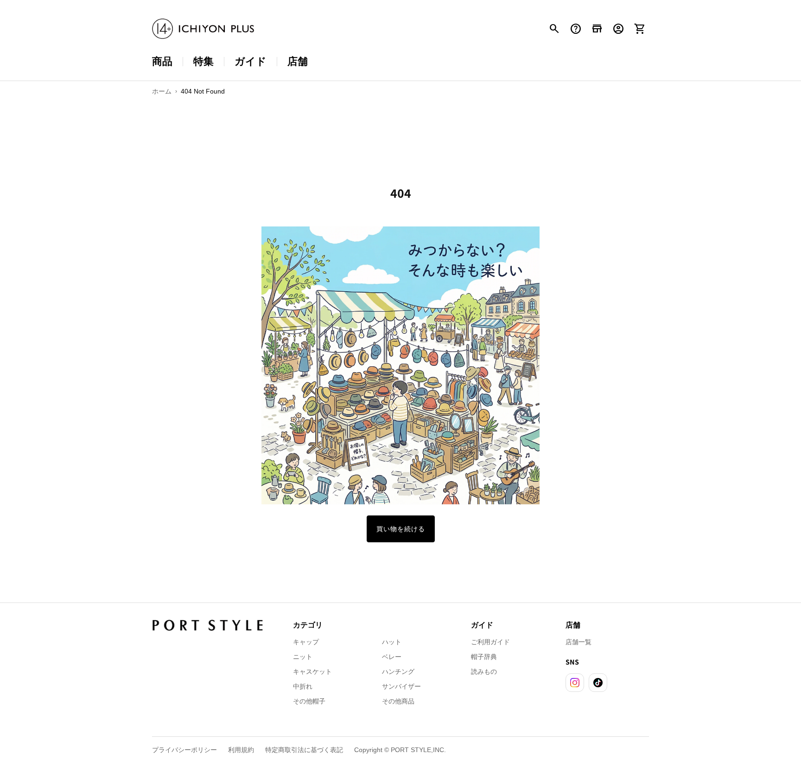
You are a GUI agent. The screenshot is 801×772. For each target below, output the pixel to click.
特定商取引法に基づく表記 (304, 749)
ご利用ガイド (490, 642)
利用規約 (241, 749)
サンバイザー (401, 686)
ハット (391, 642)
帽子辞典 (484, 656)
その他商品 (398, 701)
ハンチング (398, 671)
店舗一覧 (578, 642)
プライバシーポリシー (184, 749)
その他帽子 (309, 701)
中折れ (302, 686)
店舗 (297, 61)
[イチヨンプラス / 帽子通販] (203, 29)
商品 (162, 61)
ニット (302, 656)
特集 (203, 61)
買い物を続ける (400, 529)
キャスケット (312, 671)
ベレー (391, 656)
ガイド (251, 61)
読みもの (484, 671)
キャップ (306, 642)
